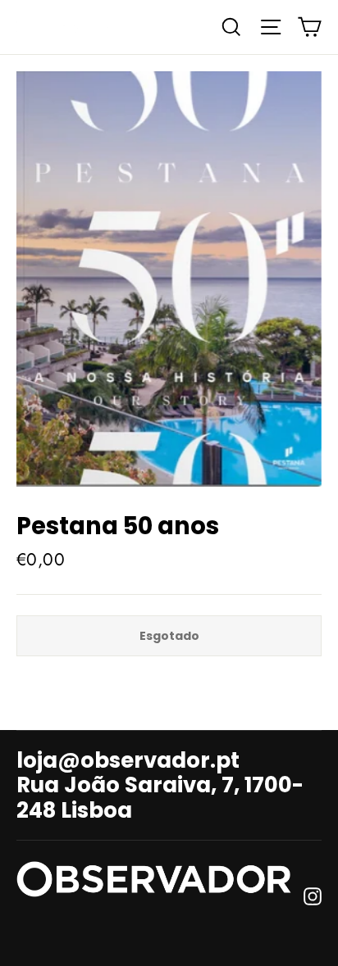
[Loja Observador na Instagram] (313, 895)
